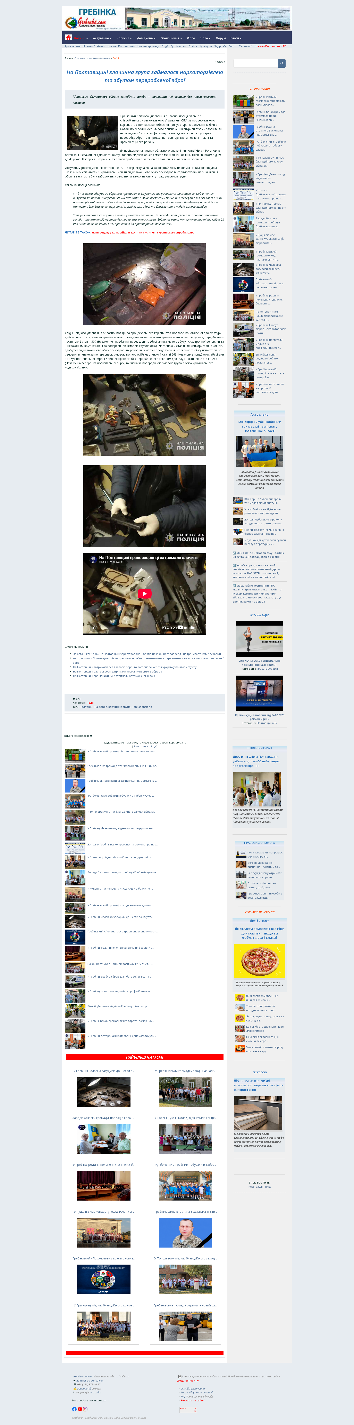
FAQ (183, 1396)
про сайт (95, 1392)
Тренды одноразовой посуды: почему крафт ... (262, 1008)
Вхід (153, 746)
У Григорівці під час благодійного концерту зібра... (120, 857)
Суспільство (178, 46)
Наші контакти (83, 1376)
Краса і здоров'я (267, 668)
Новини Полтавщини (121, 46)
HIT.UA (183, 1409)
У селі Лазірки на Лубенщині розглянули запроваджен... (262, 511)
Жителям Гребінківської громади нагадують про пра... (122, 844)
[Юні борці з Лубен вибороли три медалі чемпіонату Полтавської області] (259, 466)
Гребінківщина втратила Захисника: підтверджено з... (122, 780)
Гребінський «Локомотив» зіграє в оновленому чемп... (122, 931)
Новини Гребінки (94, 46)
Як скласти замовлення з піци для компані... (262, 998)
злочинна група (119, 707)
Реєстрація (141, 746)
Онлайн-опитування (193, 1388)
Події (165, 46)
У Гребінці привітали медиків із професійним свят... (120, 991)
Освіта (192, 46)
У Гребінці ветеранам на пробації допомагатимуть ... (122, 1036)
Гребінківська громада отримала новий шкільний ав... (122, 766)
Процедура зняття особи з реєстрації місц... (264, 895)
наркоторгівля (142, 707)
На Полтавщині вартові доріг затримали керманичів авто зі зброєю (117, 671)
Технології (245, 46)
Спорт (233, 46)
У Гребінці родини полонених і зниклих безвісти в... (120, 947)
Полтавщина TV (267, 723)
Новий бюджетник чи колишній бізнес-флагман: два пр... (264, 532)
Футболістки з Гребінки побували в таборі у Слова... (121, 795)
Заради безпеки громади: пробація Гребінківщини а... (122, 872)
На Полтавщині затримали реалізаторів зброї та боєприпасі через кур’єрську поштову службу (135, 667)
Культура (206, 46)
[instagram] (85, 1410)
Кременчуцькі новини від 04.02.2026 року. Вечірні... (259, 717)
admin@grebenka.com (90, 1380)
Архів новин (73, 46)
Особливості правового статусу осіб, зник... (262, 885)
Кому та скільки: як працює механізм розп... (265, 854)
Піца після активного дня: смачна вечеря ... (262, 1039)
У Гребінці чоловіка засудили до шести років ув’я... (120, 917)
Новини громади (148, 46)
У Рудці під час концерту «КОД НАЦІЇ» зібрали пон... (120, 888)
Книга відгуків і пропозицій (197, 1392)
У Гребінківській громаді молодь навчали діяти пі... (120, 905)
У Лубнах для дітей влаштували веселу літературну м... (265, 542)
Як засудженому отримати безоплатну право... (264, 875)
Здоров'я (220, 46)
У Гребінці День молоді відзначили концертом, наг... (121, 828)
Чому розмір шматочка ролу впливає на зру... (264, 1049)
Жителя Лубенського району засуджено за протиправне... (263, 521)
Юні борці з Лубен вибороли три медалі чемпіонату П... (262, 501)
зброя (103, 707)
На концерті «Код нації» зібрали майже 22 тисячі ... (120, 964)
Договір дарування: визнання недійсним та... (263, 865)
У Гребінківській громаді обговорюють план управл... (122, 751)
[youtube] (80, 1410)
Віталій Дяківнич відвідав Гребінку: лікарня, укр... (119, 1006)
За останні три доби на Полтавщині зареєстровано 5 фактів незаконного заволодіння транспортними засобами (147, 654)
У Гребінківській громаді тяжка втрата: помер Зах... (120, 1021)
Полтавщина (89, 707)
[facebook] (74, 1410)
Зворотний (84, 1388)
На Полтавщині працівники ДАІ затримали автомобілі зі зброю (114, 676)
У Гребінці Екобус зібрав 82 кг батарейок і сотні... (119, 976)
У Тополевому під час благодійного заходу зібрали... (121, 811)
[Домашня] (67, 38)
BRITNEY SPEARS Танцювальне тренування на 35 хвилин (259, 663)
